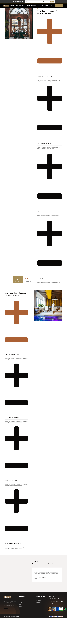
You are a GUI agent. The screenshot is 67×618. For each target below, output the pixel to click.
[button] (46, 299)
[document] (33, 309)
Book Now (40, 313)
